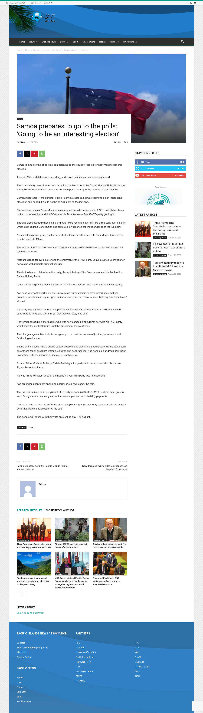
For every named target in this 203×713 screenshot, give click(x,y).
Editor (22, 142)
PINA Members (130, 41)
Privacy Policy (24, 657)
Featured (114, 41)
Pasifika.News (24, 701)
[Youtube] (195, 3)
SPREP (79, 676)
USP (137, 647)
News (32, 41)
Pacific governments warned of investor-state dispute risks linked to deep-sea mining (33, 581)
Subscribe (179, 175)
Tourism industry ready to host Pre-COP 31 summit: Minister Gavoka (168, 266)
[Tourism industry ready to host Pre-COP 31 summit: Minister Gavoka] (110, 529)
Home (22, 41)
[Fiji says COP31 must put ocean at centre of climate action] (72, 529)
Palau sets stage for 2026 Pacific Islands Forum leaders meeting (42, 468)
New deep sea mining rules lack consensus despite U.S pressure (104, 468)
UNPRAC (80, 647)
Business (64, 41)
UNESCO (139, 661)
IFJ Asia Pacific (142, 666)
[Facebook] (187, 3)
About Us (21, 652)
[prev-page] (19, 594)
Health (102, 41)
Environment (88, 41)
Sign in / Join (36, 3)
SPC (137, 652)
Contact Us (48, 3)
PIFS (78, 642)
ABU (137, 671)
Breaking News (49, 41)
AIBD (137, 676)
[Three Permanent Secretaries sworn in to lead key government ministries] (34, 529)
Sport (75, 41)
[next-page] (24, 594)
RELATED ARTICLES (30, 510)
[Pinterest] (34, 154)
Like (182, 162)
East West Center (85, 671)
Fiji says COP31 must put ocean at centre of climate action (169, 247)
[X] (191, 3)
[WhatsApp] (42, 154)
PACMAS (80, 680)
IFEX (78, 666)
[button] (182, 41)
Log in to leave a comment (30, 612)
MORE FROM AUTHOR (60, 510)
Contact (21, 642)
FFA (136, 642)
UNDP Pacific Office (86, 652)
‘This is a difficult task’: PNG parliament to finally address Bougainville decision (106, 581)
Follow (180, 168)
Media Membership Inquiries (32, 647)
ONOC (138, 657)
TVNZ (31, 427)
